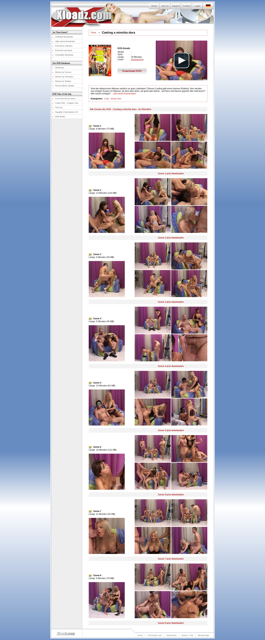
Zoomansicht (137, 59)
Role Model (60, 116)
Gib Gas (59, 107)
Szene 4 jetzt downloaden (171, 366)
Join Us (165, 6)
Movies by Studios (63, 81)
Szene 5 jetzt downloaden (171, 430)
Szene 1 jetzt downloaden (171, 173)
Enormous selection (63, 46)
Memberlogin (203, 635)
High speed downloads (65, 41)
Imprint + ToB (187, 635)
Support (176, 6)
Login (197, 6)
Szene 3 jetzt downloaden (171, 302)
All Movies (59, 68)
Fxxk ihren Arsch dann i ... (66, 98)
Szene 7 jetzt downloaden (171, 559)
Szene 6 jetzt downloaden (171, 494)
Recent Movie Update (64, 86)
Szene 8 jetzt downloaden (171, 623)
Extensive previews (63, 50)
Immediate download (64, 55)
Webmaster (172, 635)
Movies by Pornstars (64, 77)
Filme (93, 32)
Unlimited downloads (64, 37)
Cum (106, 98)
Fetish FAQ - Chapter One (66, 103)
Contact (186, 6)
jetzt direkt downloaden (124, 93)
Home (154, 6)
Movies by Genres (63, 72)
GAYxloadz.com (155, 635)
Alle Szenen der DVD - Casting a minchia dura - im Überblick (120, 109)
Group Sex (116, 98)
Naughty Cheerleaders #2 (66, 112)
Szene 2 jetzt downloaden (171, 237)
